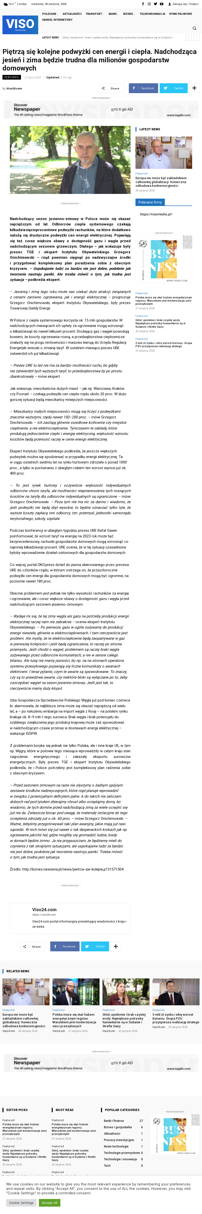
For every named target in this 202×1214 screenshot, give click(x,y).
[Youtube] (162, 4)
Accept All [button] (49, 1203)
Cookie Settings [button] (21, 1203)
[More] (194, 88)
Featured (11, 77)
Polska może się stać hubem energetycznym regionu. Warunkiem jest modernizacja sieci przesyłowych (163, 301)
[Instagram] (149, 4)
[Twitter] (155, 4)
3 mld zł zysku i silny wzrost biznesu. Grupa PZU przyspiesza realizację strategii (114, 37)
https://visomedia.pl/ (156, 214)
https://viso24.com (44, 914)
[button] (194, 28)
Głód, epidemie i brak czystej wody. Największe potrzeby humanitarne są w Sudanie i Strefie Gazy (160, 323)
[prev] (188, 37)
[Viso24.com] (21, 918)
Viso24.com (14, 88)
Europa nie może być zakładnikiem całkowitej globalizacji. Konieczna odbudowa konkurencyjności (160, 182)
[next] (196, 37)
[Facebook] (143, 4)
